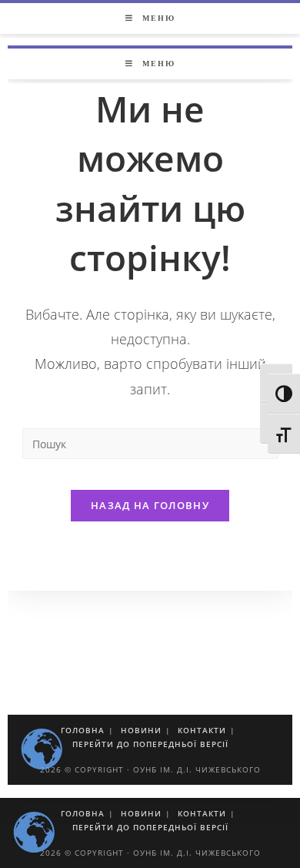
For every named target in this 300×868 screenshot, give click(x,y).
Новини (141, 813)
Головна (83, 813)
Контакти (202, 813)
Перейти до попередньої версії (150, 827)
